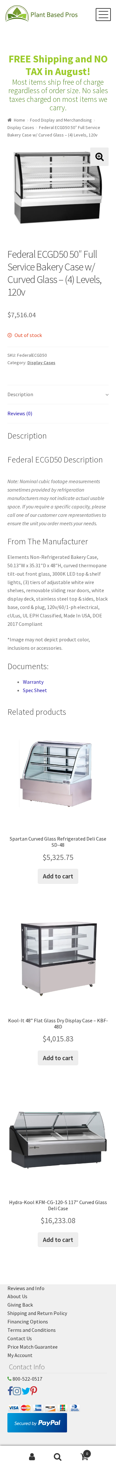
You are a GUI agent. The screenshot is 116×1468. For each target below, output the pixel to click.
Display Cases (20, 127)
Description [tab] (20, 394)
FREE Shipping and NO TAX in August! (58, 65)
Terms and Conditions (31, 1330)
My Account (20, 1355)
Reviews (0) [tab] (19, 413)
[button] (99, 156)
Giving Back (20, 1304)
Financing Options (27, 1321)
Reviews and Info (25, 1288)
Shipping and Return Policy (37, 1313)
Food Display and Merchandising (61, 120)
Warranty (33, 682)
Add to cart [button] (58, 876)
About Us (17, 1296)
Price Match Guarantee (32, 1346)
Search (58, 1457)
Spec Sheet (35, 690)
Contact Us (19, 1338)
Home (19, 120)
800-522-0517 (27, 1379)
